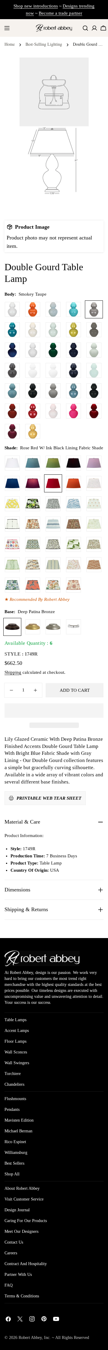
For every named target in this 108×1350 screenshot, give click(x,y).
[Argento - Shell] (94, 564)
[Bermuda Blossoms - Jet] (32, 503)
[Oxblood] (12, 411)
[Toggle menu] (7, 28)
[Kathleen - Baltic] (53, 564)
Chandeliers (14, 1084)
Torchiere (12, 1073)
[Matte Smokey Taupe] (53, 390)
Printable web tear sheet (48, 798)
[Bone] (32, 330)
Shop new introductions (36, 6)
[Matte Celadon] (94, 350)
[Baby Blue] (53, 309)
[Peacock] (12, 330)
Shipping (12, 672)
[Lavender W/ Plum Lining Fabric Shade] (94, 463)
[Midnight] (73, 350)
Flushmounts (15, 1099)
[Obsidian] (94, 390)
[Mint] (94, 370)
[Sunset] (32, 431)
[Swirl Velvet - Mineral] (73, 503)
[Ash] (94, 330)
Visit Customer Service (24, 1199)
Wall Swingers (16, 1063)
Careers (10, 1253)
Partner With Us (18, 1274)
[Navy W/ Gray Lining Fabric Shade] (12, 483)
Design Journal (17, 1210)
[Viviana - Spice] (73, 524)
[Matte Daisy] (32, 370)
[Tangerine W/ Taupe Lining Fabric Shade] (73, 483)
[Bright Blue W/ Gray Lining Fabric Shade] (32, 463)
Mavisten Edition (19, 1120)
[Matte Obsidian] (32, 390)
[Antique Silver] (53, 627)
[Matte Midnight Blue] (73, 370)
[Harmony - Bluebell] (12, 585)
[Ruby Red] (32, 411)
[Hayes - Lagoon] (53, 524)
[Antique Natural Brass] (32, 627)
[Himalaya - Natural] (53, 585)
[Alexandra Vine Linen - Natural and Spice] (32, 524)
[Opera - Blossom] (73, 564)
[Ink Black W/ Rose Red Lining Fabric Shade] (73, 463)
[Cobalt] (12, 350)
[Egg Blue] (73, 309)
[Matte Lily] (53, 370)
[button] (54, 710)
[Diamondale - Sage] (32, 544)
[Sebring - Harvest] (94, 544)
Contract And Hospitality (25, 1264)
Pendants (12, 1109)
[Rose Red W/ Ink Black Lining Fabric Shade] (53, 483)
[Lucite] (73, 627)
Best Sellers (14, 1163)
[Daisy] (32, 350)
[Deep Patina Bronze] (12, 627)
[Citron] (73, 330)
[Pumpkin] (32, 309)
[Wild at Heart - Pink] (94, 483)
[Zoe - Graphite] (53, 503)
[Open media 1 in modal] (77, 138)
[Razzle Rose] (73, 411)
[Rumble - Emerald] (12, 564)
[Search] (85, 28)
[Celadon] (53, 330)
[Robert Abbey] (54, 28)
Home (9, 44)
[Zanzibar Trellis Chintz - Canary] (12, 503)
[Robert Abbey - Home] (42, 958)
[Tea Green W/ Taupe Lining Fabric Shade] (53, 463)
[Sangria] (94, 411)
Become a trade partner (60, 13)
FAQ (8, 1285)
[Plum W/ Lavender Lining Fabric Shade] (32, 483)
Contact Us (13, 1242)
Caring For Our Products (25, 1220)
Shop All (12, 1174)
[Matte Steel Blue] (12, 390)
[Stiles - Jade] (73, 544)
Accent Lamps (16, 1030)
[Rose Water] (53, 411)
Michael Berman (18, 1131)
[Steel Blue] (73, 390)
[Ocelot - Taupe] (53, 544)
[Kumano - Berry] (73, 585)
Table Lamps (15, 1020)
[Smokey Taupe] (94, 309)
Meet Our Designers (21, 1231)
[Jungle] (53, 350)
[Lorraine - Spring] (94, 524)
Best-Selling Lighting (44, 44)
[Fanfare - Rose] (32, 585)
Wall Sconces (15, 1052)
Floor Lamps (15, 1041)
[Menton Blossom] (12, 544)
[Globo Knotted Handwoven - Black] (12, 524)
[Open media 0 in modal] (77, 69)
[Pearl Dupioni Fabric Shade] (12, 463)
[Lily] (12, 309)
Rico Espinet (15, 1142)
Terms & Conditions (21, 1296)
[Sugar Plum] (12, 431)
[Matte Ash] (12, 370)
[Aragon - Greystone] (32, 564)
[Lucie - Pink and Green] (94, 503)
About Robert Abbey (22, 1188)
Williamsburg (15, 1152)
